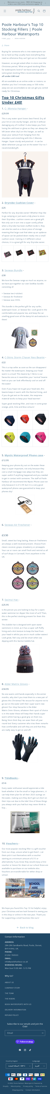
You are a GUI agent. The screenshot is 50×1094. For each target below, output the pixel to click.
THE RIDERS (10, 999)
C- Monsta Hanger (16, 108)
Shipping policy (17, 1090)
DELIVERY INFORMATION (15, 1010)
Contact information (33, 1090)
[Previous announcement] (4, 3)
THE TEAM (9, 993)
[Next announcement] (45, 3)
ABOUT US (9, 982)
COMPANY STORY (12, 988)
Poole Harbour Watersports (23, 1083)
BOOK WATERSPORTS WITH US (18, 1004)
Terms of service (41, 1086)
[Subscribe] (42, 1033)
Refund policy (16, 1086)
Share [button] (6, 45)
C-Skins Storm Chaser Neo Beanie (25, 357)
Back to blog (26, 927)
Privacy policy (28, 1086)
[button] (5, 11)
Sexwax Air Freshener (17, 524)
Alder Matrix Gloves (16, 684)
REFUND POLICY (12, 1015)
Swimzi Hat (12, 599)
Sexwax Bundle (13, 270)
